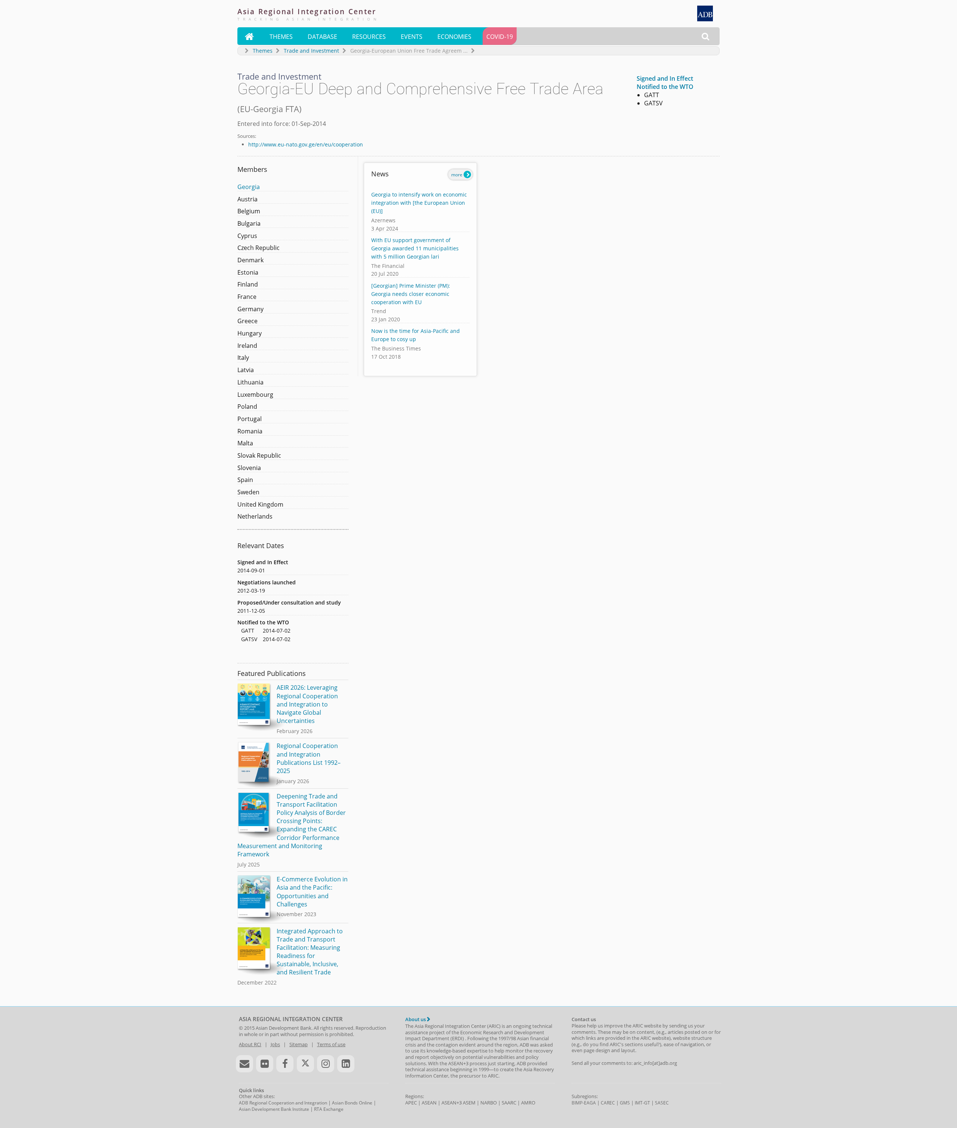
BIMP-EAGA (584, 1103)
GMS (625, 1103)
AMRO (528, 1102)
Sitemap (298, 1044)
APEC (411, 1102)
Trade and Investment (311, 50)
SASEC (662, 1103)
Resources (369, 37)
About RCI (250, 1044)
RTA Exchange (329, 1109)
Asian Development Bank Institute (274, 1109)
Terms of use (331, 1044)
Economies (454, 37)
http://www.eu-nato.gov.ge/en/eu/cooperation (305, 144)
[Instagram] (325, 1063)
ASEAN (429, 1102)
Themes (281, 37)
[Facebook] (284, 1063)
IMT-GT (642, 1103)
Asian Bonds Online (352, 1103)
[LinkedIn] (345, 1063)
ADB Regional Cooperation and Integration (283, 1103)
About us (416, 1019)
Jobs (275, 1044)
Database (322, 37)
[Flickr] (264, 1063)
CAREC (608, 1103)
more (457, 174)
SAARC (509, 1102)
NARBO (488, 1102)
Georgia (248, 187)
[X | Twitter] (305, 1063)
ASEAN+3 (451, 1102)
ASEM (469, 1102)
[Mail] (244, 1063)
